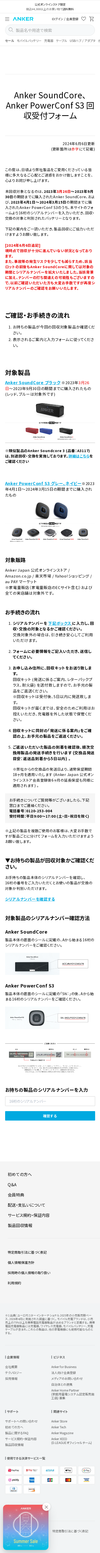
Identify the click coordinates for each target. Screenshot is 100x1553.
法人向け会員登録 (63, 1372)
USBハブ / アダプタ (82, 40)
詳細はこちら (79, 455)
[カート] (92, 19)
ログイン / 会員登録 (65, 19)
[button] (7, 19)
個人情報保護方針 (21, 1262)
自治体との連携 (61, 1384)
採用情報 (11, 1378)
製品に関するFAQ (16, 1433)
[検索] (11, 30)
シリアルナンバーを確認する (30, 899)
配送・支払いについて (26, 1205)
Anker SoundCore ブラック (33, 382)
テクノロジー (13, 1372)
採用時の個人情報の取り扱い (29, 1272)
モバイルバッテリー (29, 40)
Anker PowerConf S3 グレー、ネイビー (43, 483)
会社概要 (11, 1366)
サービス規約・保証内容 (29, 1215)
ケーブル (61, 40)
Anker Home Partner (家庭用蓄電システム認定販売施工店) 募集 (72, 1394)
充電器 (48, 40)
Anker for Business (63, 1366)
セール (9, 40)
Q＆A (12, 1184)
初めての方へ (20, 1174)
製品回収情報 (20, 1225)
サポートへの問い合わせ (21, 1421)
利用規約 (14, 1282)
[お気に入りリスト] (84, 19)
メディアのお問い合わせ (67, 1378)
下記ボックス (59, 623)
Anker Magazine (62, 1433)
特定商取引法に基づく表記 (27, 1252)
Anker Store (59, 1421)
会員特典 (16, 1195)
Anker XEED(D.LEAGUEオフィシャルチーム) (71, 1441)
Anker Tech (58, 1427)
